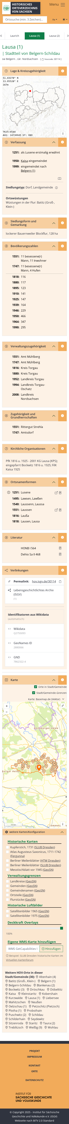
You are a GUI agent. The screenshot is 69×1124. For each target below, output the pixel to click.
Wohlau (53, 1027)
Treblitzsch (16, 1027)
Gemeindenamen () (27, 890)
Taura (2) (49, 1023)
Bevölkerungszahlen (24, 246)
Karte (14, 680)
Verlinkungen (19, 570)
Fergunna (17, 856)
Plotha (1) (15, 1010)
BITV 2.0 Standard (43, 1120)
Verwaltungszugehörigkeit (28, 346)
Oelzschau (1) (18, 1006)
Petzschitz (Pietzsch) (45, 1006)
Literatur (16, 537)
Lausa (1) (34, 998)
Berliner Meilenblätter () (35, 861)
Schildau (37, 1015)
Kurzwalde (16, 998)
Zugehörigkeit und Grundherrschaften (24, 415)
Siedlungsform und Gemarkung (23, 223)
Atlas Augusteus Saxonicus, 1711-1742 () (35, 854)
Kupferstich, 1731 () (32, 847)
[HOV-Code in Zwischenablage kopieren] (42, 59)
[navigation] (34, 36)
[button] (60, 493)
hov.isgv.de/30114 (44, 581)
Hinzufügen (53, 949)
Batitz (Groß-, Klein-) (22, 981)
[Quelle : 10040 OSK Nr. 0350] (60, 510)
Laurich (14, 35)
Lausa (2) (54, 35)
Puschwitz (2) (17, 1015)
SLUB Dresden (44, 847)
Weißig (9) (35, 1027)
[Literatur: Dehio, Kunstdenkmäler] (60, 554)
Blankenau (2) (46, 985)
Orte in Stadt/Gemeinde (52, 687)
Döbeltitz (56, 989)
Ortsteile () (21, 895)
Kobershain (50, 994)
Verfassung (18, 142)
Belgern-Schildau (44, 53)
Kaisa (24, 161)
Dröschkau (37, 989)
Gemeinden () (24, 886)
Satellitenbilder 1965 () (29, 911)
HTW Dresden (50, 861)
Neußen (36, 1002)
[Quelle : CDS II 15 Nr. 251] (60, 492)
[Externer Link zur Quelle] (56, 492)
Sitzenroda (16, 1023)
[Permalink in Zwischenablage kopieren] (60, 581)
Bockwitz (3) (16, 989)
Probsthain (34, 1010)
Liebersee (52, 998)
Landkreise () (23, 881)
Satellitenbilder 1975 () (29, 916)
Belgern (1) (28, 171)
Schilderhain (17, 1019)
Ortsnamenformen (23, 482)
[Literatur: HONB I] (60, 548)
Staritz (33, 1023)
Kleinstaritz (28, 994)
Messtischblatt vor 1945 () (32, 870)
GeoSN (48, 870)
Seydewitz (37, 1019)
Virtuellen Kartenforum (19, 960)
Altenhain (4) (47, 977)
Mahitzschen (17, 1002)
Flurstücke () (23, 900)
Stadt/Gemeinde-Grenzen (51, 692)
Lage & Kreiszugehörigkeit (27, 71)
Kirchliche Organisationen (28, 449)
